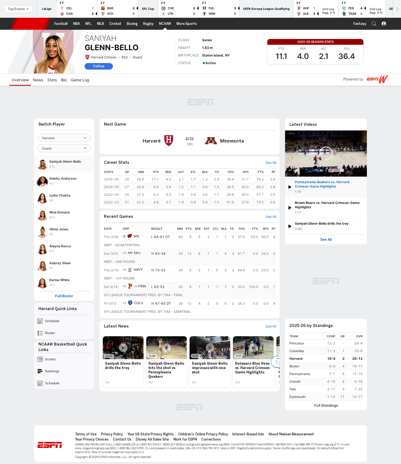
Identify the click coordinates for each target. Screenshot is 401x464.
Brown (294, 366)
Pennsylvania (299, 374)
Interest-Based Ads (248, 434)
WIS (136, 236)
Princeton (296, 343)
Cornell (294, 381)
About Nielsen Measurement (291, 434)
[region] (198, 187)
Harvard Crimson (103, 57)
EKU (137, 253)
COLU (138, 303)
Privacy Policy (112, 434)
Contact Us (122, 439)
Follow (98, 66)
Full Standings (326, 405)
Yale (292, 389)
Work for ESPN (185, 439)
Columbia (296, 351)
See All (326, 239)
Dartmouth (297, 397)
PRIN (142, 286)
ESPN (30, 24)
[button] (374, 24)
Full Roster (64, 296)
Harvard (296, 358)
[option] (123, 362)
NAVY (138, 269)
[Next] (397, 9)
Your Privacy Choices (92, 439)
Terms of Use (86, 434)
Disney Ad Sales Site (152, 439)
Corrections (211, 439)
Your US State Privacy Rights (150, 434)
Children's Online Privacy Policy (203, 434)
